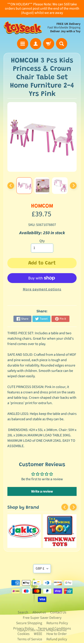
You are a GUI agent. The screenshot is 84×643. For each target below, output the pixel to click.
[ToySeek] (23, 28)
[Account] (35, 43)
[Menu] (22, 43)
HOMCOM (42, 206)
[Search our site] (61, 43)
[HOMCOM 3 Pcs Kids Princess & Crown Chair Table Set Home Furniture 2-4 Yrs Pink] (24, 185)
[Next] (73, 185)
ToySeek (40, 630)
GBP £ (40, 568)
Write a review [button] (42, 491)
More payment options (42, 289)
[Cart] (48, 43)
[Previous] (10, 185)
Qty (42, 240)
